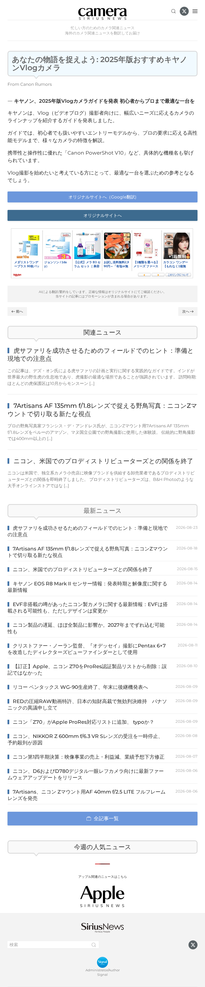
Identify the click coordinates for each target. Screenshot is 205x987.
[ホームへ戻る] (103, 11)
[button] (173, 11)
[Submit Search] (94, 945)
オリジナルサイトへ (103, 215)
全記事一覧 (106, 818)
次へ (185, 311)
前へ (19, 311)
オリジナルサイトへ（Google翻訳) (102, 196)
